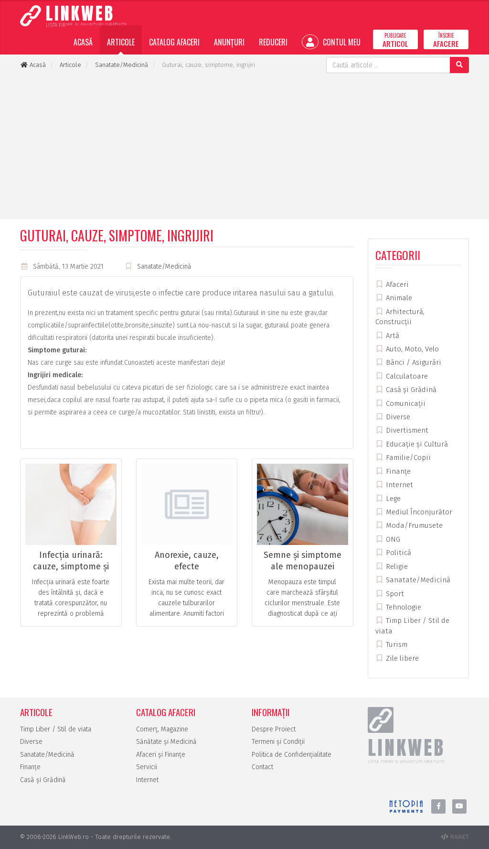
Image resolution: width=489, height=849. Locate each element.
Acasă (83, 42)
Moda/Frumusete (413, 525)
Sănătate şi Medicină (166, 742)
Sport (394, 593)
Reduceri (273, 42)
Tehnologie (402, 607)
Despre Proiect (274, 729)
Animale (398, 298)
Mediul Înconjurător (418, 512)
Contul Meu (341, 42)
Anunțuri (229, 42)
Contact (262, 767)
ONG (392, 539)
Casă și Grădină (410, 389)
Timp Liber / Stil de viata (55, 729)
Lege (392, 498)
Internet (398, 484)
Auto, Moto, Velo (411, 349)
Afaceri (396, 284)
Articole (121, 42)
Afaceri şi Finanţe (160, 755)
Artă (391, 335)
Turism (395, 644)
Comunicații (404, 403)
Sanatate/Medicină (164, 266)
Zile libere (401, 658)
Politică (397, 552)
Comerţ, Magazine (162, 729)
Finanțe (397, 471)
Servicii (146, 767)
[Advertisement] (244, 145)
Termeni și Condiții (278, 742)
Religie (396, 566)
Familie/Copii (407, 457)
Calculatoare (406, 376)
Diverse (397, 417)
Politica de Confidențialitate (291, 755)
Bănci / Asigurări (412, 362)
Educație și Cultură (416, 444)
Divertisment (406, 430)
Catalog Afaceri (174, 42)
